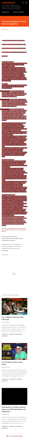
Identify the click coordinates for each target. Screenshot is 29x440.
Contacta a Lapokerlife (18, 12)
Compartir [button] (5, 250)
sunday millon (6, 248)
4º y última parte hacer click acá (15, 228)
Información (18, 244)
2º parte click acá (9, 229)
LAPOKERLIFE (8, 2)
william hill (13, 248)
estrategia (11, 244)
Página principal (5, 12)
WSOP (18, 248)
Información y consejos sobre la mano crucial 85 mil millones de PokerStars (14, 409)
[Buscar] (23, 2)
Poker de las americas (8, 246)
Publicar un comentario (16, 334)
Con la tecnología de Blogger (15, 436)
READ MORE (5, 336)
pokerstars (17, 246)
